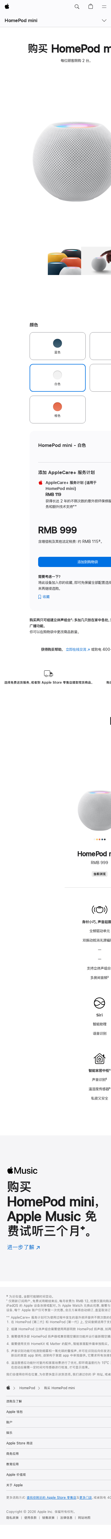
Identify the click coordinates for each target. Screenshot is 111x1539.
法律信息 (66, 1517)
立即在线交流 (78, 649)
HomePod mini (21, 20)
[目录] (104, 7)
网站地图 (84, 1517)
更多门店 (85, 1497)
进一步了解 (23, 1247)
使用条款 (30, 1517)
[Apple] (8, 1387)
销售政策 (48, 1517)
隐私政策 (12, 1517)
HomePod (27, 1388)
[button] (77, 7)
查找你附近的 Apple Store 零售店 (51, 1497)
